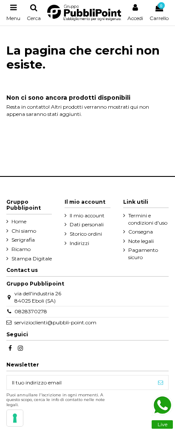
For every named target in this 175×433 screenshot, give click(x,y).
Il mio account (87, 215)
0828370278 (30, 311)
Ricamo (21, 249)
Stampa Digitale (31, 258)
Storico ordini (86, 234)
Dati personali (87, 224)
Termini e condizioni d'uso (147, 219)
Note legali (141, 241)
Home (18, 221)
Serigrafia (23, 240)
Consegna (140, 231)
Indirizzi (79, 243)
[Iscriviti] (160, 382)
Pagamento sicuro (143, 253)
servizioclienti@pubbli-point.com (55, 322)
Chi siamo (23, 231)
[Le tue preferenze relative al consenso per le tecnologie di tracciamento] (15, 418)
